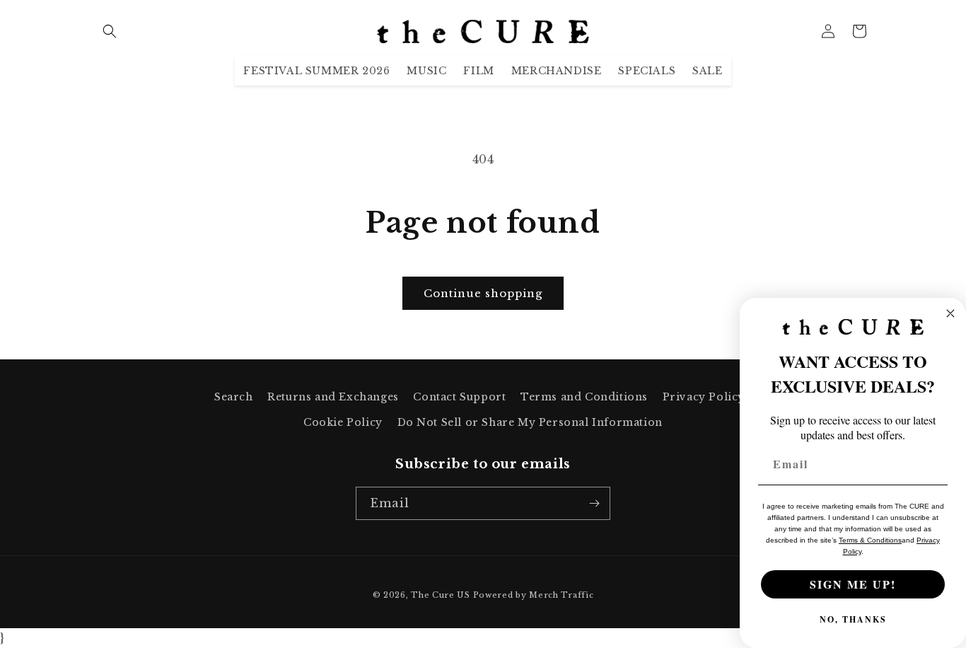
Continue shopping (483, 293)
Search (233, 396)
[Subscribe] (594, 503)
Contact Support (459, 396)
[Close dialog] (950, 313)
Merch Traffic (561, 595)
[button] (109, 31)
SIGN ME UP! (853, 584)
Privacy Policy (704, 396)
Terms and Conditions (584, 396)
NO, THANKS (853, 619)
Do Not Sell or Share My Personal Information (530, 422)
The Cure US (440, 595)
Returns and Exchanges (333, 396)
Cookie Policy (343, 422)
